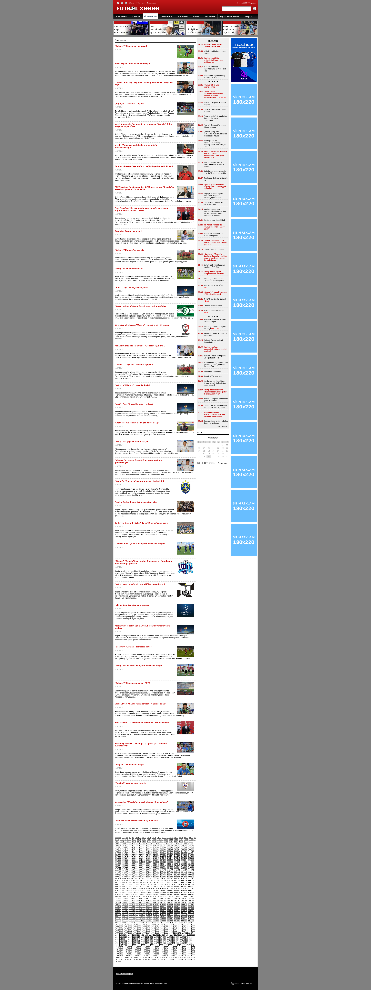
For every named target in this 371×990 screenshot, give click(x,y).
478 (150, 876)
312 (133, 862)
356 (126, 866)
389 (161, 868)
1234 (126, 949)
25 (172, 838)
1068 (193, 929)
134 (154, 846)
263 (123, 858)
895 (161, 913)
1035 (126, 927)
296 (157, 860)
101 (119, 844)
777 (150, 903)
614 (143, 888)
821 (144, 907)
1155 (173, 939)
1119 (176, 935)
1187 (156, 943)
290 (137, 860)
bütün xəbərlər (222, 426)
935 (140, 917)
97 (187, 842)
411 (157, 870)
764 (185, 901)
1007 (159, 923)
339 (147, 864)
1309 (139, 957)
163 (175, 848)
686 (154, 894)
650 (189, 890)
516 (123, 880)
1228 (180, 947)
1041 (153, 927)
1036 (130, 927)
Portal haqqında (122, 974)
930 (123, 917)
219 (130, 854)
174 (133, 850)
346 (171, 864)
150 (130, 848)
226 (154, 854)
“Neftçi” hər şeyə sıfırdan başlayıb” (132, 441)
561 (119, 884)
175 (137, 850)
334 (130, 864)
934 (137, 917)
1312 (152, 957)
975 (119, 921)
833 (185, 907)
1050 (193, 927)
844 (144, 909)
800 (150, 905)
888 (137, 913)
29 (182, 838)
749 (133, 901)
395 (182, 868)
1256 (144, 951)
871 (157, 911)
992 (178, 921)
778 (154, 903)
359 (137, 866)
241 (126, 856)
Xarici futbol (166, 16)
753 (147, 901)
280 (182, 858)
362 (147, 866)
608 (123, 888)
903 (189, 913)
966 (168, 919)
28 (180, 838)
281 (185, 858)
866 (140, 911)
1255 (139, 951)
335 (133, 864)
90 (170, 842)
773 (137, 903)
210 (178, 852)
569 (147, 884)
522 (144, 880)
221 (137, 854)
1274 (144, 953)
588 (133, 886)
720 (192, 897)
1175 (182, 941)
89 (167, 842)
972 (189, 919)
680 (133, 894)
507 (171, 878)
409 (150, 870)
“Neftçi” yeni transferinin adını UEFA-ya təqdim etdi (140, 584)
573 (161, 884)
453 (144, 874)
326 (182, 862)
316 (147, 862)
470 (123, 876)
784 (175, 903)
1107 (125, 935)
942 (164, 917)
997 (116, 923)
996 (192, 921)
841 (133, 909)
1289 (130, 955)
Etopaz (248, 16)
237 (192, 854)
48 (148, 840)
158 (157, 848)
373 (185, 866)
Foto (138, 3)
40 (128, 840)
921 (171, 915)
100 (116, 844)
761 (175, 901)
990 (171, 921)
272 (154, 858)
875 (171, 911)
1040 (148, 927)
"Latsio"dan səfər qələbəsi (214, 311)
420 (189, 870)
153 (140, 848)
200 (144, 852)
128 (133, 846)
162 (171, 848)
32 (190, 838)
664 (157, 892)
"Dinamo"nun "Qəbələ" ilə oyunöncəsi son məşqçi (140, 543)
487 (182, 876)
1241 (157, 949)
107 (140, 844)
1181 (130, 943)
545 (144, 882)
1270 (126, 953)
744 (116, 901)
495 (130, 878)
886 (130, 913)
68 (116, 842)
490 (192, 876)
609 (126, 888)
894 (157, 913)
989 (168, 921)
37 (121, 840)
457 (157, 874)
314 (140, 862)
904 (192, 913)
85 (158, 842)
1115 (159, 935)
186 (175, 850)
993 (182, 921)
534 (185, 880)
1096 (157, 933)
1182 (134, 943)
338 (144, 864)
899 (175, 913)
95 (182, 842)
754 (150, 901)
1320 (188, 957)
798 (144, 905)
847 (154, 909)
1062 (166, 929)
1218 (135, 947)
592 (147, 886)
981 (140, 921)
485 (175, 876)
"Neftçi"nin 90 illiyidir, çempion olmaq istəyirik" (214, 273)
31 (187, 838)
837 (119, 909)
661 (147, 892)
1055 (135, 929)
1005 (150, 923)
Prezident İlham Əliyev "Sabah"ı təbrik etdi (213, 45)
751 (140, 901)
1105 (117, 935)
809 (182, 905)
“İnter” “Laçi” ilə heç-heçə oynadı (131, 287)
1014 (190, 923)
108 (144, 844)
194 (123, 852)
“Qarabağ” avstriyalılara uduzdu (130, 783)
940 (157, 917)
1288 (126, 955)
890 (144, 913)
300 (171, 860)
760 (171, 901)
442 (185, 872)
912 (140, 915)
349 (182, 864)
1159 (190, 939)
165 (182, 848)
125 (123, 846)
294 (150, 860)
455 (150, 874)
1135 (164, 937)
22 (165, 838)
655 (126, 892)
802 (157, 905)
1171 (164, 941)
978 (130, 921)
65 (190, 840)
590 (140, 886)
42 (133, 840)
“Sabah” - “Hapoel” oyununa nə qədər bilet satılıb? (216, 400)
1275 (148, 953)
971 (185, 919)
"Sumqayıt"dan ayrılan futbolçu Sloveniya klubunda (216, 422)
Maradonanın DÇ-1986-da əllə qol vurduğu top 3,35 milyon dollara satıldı (216, 365)
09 (227, 448)
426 (130, 872)
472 (130, 876)
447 (123, 874)
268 (140, 858)
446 (119, 874)
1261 (166, 951)
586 (126, 886)
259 (189, 856)
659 (140, 892)
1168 (151, 941)
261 (116, 858)
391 (168, 868)
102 (123, 844)
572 (157, 884)
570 (150, 884)
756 (157, 901)
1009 (168, 923)
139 (171, 846)
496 (133, 878)
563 (126, 884)
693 (178, 894)
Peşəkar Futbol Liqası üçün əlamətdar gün (136, 502)
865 (137, 911)
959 (144, 919)
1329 (148, 959)
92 (175, 842)
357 (130, 866)
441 (182, 872)
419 (185, 870)
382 (137, 868)
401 (123, 870)
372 (182, 866)
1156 (177, 939)
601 (178, 886)
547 (150, 882)
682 (140, 894)
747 (126, 901)
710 (157, 897)
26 (175, 838)
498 (140, 878)
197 (133, 852)
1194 (186, 943)
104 (130, 844)
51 (155, 840)
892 (150, 913)
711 (161, 897)
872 (161, 911)
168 (192, 848)
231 (171, 854)
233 (178, 854)
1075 (144, 931)
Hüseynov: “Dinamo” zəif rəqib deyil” (133, 647)
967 (171, 919)
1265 (184, 951)
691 (171, 894)
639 (150, 890)
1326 (135, 959)
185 (171, 850)
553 (171, 882)
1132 (151, 937)
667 (168, 892)
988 (164, 921)
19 (158, 838)
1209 (174, 945)
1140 (186, 937)
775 (144, 903)
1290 (135, 955)
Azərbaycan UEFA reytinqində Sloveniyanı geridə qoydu (213, 60)
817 (130, 907)
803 (161, 905)
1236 (135, 949)
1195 (190, 943)
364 (154, 866)
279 (178, 858)
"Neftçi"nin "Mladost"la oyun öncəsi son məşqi (138, 665)
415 (171, 870)
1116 (163, 935)
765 (189, 901)
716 (178, 897)
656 (130, 892)
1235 (130, 949)
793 (126, 905)
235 (185, 854)
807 (175, 905)
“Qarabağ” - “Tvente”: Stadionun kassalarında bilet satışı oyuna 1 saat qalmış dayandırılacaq (215, 257)
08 (223, 448)
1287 (121, 955)
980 (137, 921)
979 (133, 921)
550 (161, 882)
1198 (125, 945)
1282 (180, 953)
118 (177, 844)
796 (137, 905)
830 (175, 907)
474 (137, 876)
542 (133, 882)
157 (154, 848)
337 (140, 864)
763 (182, 901)
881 (192, 911)
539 (123, 882)
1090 (130, 933)
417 (178, 870)
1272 (135, 953)
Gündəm (136, 16)
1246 (180, 949)
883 (119, 913)
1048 (184, 927)
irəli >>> (118, 961)
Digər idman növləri (229, 16)
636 (140, 890)
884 (123, 913)
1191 (173, 943)
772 (133, 903)
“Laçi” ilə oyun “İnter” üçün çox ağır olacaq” (137, 423)
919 (164, 915)
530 (171, 880)
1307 (130, 957)
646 (175, 890)
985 (154, 921)
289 (133, 860)
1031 (189, 925)
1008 (163, 923)
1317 (175, 957)
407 (144, 870)
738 (175, 899)
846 (150, 909)
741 (185, 899)
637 (144, 890)
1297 (166, 955)
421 (192, 870)
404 (133, 870)
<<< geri (118, 838)
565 (133, 884)
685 (150, 894)
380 (130, 868)
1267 (193, 951)
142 (182, 846)
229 (164, 854)
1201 (139, 945)
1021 (144, 925)
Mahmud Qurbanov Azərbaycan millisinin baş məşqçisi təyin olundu (214, 414)
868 (147, 911)
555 (178, 882)
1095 (153, 933)
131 (144, 846)
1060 (157, 929)
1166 (143, 941)
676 (119, 894)
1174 (177, 941)
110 (150, 844)
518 (130, 880)
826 (161, 907)
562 (123, 884)
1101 (179, 933)
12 (140, 838)
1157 (182, 939)
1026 (166, 925)
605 (192, 886)
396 (185, 868)
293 (147, 860)
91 (172, 842)
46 (143, 840)
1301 (184, 955)
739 (178, 899)
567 (140, 884)
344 (164, 864)
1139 (182, 937)
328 (189, 862)
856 (185, 909)
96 (185, 842)
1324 (126, 959)
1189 (164, 943)
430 (144, 872)
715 (175, 897)
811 (189, 905)
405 (137, 870)
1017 (126, 925)
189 (185, 850)
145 (192, 846)
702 (130, 897)
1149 (147, 939)
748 (130, 901)
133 (150, 846)
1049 (189, 927)
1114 (155, 935)
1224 (162, 947)
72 (125, 842)
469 (119, 876)
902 (185, 913)
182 (161, 850)
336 (137, 864)
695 (185, 894)
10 (136, 838)
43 (135, 840)
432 (150, 872)
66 (192, 840)
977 (126, 921)
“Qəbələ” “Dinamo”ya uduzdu (129, 250)
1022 (148, 925)
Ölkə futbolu (150, 16)
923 (178, 915)
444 (192, 872)
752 (144, 901)
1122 (189, 935)
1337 (184, 959)
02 (227, 445)
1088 (121, 933)
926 (189, 915)
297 (161, 860)
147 (119, 848)
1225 (166, 947)
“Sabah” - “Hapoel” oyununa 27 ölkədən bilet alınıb (215, 293)
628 (192, 888)
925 (185, 915)
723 (123, 899)
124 (119, 846)
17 (153, 838)
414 (168, 870)
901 (182, 913)
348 (178, 864)
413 (164, 870)
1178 (117, 943)
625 (182, 888)
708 (150, 897)
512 (189, 878)
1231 (193, 947)
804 (164, 905)
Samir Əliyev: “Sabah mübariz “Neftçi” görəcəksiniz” (140, 704)
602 (182, 886)
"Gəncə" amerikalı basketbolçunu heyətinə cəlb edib (215, 69)
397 (189, 868)
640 (154, 890)
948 (185, 917)
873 (164, 911)
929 (119, 917)
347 (175, 864)
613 (140, 888)
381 (133, 868)
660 (144, 892)
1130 (143, 937)
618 (157, 888)
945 (175, 917)
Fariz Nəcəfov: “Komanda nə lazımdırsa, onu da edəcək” (142, 722)
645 (171, 890)
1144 (125, 939)
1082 (175, 931)
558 (189, 882)
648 (182, 890)
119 (180, 844)
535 (189, 880)
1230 (189, 947)
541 (130, 882)
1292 (144, 955)
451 (137, 874)
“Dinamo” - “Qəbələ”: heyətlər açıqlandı (134, 364)
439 (175, 872)
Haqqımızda (151, 3)
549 (157, 882)
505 (164, 878)
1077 (153, 931)
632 (126, 890)
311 (130, 862)
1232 (117, 949)
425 (126, 872)
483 (168, 876)
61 (180, 840)
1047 (180, 927)
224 (147, 854)
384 (144, 868)
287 (126, 860)
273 (157, 858)
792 (123, 905)
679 (130, 894)
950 (192, 917)
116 (170, 844)
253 (168, 856)
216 (119, 854)
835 (192, 907)
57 (170, 840)
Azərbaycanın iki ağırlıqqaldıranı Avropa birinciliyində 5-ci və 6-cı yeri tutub (215, 144)
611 (133, 888)
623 (175, 888)
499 (144, 878)
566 (137, 884)
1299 (175, 955)
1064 (175, 929)
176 (140, 850)
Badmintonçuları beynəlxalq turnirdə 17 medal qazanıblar (215, 172)
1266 (189, 951)
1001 (132, 923)
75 (133, 842)
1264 (180, 951)
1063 (171, 929)
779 (157, 903)
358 (133, 866)
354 (119, 866)
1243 (166, 949)
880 (189, 911)
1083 (180, 931)
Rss (131, 974)
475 (140, 876)
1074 (139, 931)
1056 (139, 929)
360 (140, 866)
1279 (166, 953)
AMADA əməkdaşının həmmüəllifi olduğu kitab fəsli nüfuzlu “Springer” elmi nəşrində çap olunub (215, 212)
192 (116, 852)
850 (164, 909)
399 (116, 870)
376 (116, 868)
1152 (160, 939)
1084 (184, 931)
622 (171, 888)
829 (171, 907)
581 (189, 884)
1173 (173, 941)
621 (168, 888)
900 (178, 913)
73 (128, 842)
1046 (175, 927)
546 (147, 882)
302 (178, 860)
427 (133, 872)
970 (182, 919)
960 (147, 919)
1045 (171, 927)
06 (213, 448)
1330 (153, 959)
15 (148, 838)
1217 (130, 947)
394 (178, 868)
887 (133, 913)
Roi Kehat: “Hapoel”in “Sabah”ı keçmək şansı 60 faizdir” (214, 227)
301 (175, 860)
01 (223, 445)
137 (164, 846)
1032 (193, 925)
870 (154, 911)
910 (133, 915)
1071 (126, 931)
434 (157, 872)
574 (164, 884)
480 (157, 876)
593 (150, 886)
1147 (138, 939)
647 (178, 890)
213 (189, 852)
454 (147, 874)
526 (157, 880)
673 (189, 892)
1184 (143, 943)
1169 (156, 941)
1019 (135, 925)
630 (119, 890)
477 (147, 876)
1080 (166, 931)
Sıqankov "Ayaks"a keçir (213, 376)
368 (168, 866)
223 (144, 854)
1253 (130, 951)
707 (147, 897)
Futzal (196, 16)
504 (161, 878)
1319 (184, 957)
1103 (188, 933)
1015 (117, 925)
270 (147, 858)
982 (144, 921)
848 (157, 909)
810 (185, 905)
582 (192, 884)
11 (138, 838)
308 (119, 862)
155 (147, 848)
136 (161, 846)
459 (164, 874)
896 (164, 913)
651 (192, 890)
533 (182, 880)
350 (185, 864)
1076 (148, 931)
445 (116, 874)
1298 (171, 955)
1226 (171, 947)
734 (161, 899)
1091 (135, 933)
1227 (175, 947)
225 (150, 854)
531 (175, 880)
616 (150, 888)
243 (133, 856)
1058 (148, 929)
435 (161, 872)
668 (171, 892)
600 (175, 886)
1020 (139, 925)
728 (140, 899)
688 (161, 894)
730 (147, 899)
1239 (148, 949)
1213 (192, 945)
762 (178, 901)
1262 (171, 951)
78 (140, 842)
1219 (139, 947)
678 (126, 894)
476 (144, 876)
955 (130, 919)
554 (175, 882)
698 (116, 897)
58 (172, 840)
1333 (166, 959)
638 (147, 890)
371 (178, 866)
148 (123, 848)
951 (116, 919)
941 (161, 917)
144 (189, 846)
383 (140, 868)
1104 (192, 933)
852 (171, 909)
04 (204, 448)
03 (199, 448)
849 (161, 909)
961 (150, 919)
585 (123, 886)
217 (123, 854)
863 (130, 911)
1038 (139, 927)
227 (157, 854)
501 (150, 878)
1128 (134, 937)
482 (164, 876)
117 (174, 844)
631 (123, 890)
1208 (170, 945)
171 (123, 850)
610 (130, 888)
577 (175, 884)
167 (189, 848)
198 (137, 852)
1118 (172, 935)
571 (154, 884)
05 (209, 448)
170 (119, 850)
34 (195, 838)
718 (185, 897)
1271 (130, 953)
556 (182, 882)
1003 (141, 923)
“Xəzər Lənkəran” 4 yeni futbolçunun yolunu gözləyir (141, 306)
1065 (180, 929)
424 (123, 872)
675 (116, 894)
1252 (126, 951)
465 (185, 874)
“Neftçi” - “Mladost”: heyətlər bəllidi (132, 385)
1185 (147, 943)
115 (167, 844)
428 (137, 872)
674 (192, 892)
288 (130, 860)
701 (126, 897)
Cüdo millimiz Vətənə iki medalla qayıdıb (213, 203)
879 (185, 911)
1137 (173, 937)
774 (140, 903)
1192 (177, 943)
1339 (193, 959)
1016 (121, 925)
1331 (157, 959)
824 (154, 907)
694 (182, 894)
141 (178, 846)
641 (157, 890)
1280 (171, 953)
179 (150, 850)
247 (147, 856)
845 (147, 909)
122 (191, 844)
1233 (121, 949)
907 (123, 915)
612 (136, 888)
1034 (121, 927)
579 (182, 884)
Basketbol (210, 16)
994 (185, 921)
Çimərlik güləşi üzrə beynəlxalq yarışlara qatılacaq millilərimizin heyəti (215, 134)
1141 (190, 937)
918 (161, 915)
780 (161, 903)
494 (126, 878)
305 (189, 860)
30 (185, 838)
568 (144, 884)
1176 (186, 941)
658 (137, 892)
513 (192, 878)
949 (189, 917)
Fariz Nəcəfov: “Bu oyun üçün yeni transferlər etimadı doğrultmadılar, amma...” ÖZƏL (141, 209)
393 (175, 868)
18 (155, 838)
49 (150, 840)
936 (144, 917)
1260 (162, 951)
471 (126, 876)
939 (154, 917)
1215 (121, 947)
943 (168, 917)
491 (116, 878)
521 (140, 880)
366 (161, 866)
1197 (121, 945)
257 (182, 856)
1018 (130, 925)
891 (147, 913)
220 (133, 854)
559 (192, 882)
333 (126, 864)
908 (126, 915)
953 (123, 919)
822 (147, 907)
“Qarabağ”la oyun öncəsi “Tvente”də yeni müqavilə (214, 280)
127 (130, 846)
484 (171, 876)
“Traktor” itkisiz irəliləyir (213, 306)
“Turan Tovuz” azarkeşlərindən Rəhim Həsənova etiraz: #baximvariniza (213, 95)
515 (119, 880)
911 (137, 915)
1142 (117, 939)
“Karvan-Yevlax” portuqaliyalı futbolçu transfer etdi (215, 357)
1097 (162, 933)
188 (182, 850)
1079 (162, 931)
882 (116, 913)
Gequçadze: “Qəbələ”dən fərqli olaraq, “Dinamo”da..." (141, 802)
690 (168, 894)
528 (164, 880)
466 (189, 874)
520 (137, 880)
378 (123, 868)
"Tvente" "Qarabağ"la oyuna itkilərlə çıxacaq (214, 126)
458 (161, 874)
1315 (166, 957)
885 (126, 913)
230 (168, 854)
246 (144, 856)
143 (185, 846)
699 (119, 897)
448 (126, 874)
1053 (126, 929)
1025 (162, 925)
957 (137, 919)
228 (161, 854)
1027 (171, 925)
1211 (183, 945)
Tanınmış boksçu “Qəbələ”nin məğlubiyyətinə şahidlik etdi (144, 166)
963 (157, 919)
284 (116, 860)
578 (178, 884)
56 (167, 840)
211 (182, 852)
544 (140, 882)
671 (182, 892)
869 (150, 911)
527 (161, 880)
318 (154, 862)
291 (140, 860)
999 (123, 923)
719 (189, 897)
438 (171, 872)
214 (192, 852)
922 (175, 915)
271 (150, 858)
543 (137, 882)
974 (116, 921)
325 (178, 862)
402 (126, 870)
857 (189, 909)
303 (182, 860)
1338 (189, 959)
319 (157, 862)
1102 (184, 933)
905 (116, 915)
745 (119, 901)
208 (171, 852)
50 (153, 840)
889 (140, 913)
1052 (121, 929)
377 (119, 868)
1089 (126, 933)
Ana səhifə (121, 16)
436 (164, 872)
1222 (153, 947)
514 (116, 880)
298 (164, 860)
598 (168, 886)
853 (175, 909)
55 (165, 840)
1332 (162, 959)
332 (123, 864)
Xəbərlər (131, 3)
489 (189, 876)
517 (126, 880)
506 (168, 878)
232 (175, 854)
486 (178, 876)
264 (126, 858)
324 (175, 862)
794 (130, 905)
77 (138, 842)
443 (189, 872)
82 (150, 842)
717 (182, 897)
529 (168, 880)
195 (126, 852)
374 (189, 866)
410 (154, 870)
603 (185, 886)
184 (168, 850)
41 (130, 840)
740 (182, 899)
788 (189, 903)
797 (140, 905)
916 (154, 915)
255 (175, 856)
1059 (153, 929)
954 (126, 919)
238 (116, 856)
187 (178, 850)
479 (154, 876)
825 (157, 907)
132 (147, 846)
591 (144, 886)
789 (192, 903)
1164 (134, 941)
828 (168, 907)
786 (182, 903)
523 (147, 880)
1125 (121, 937)
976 (123, 921)
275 (164, 858)
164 (178, 848)
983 (147, 921)
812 (192, 905)
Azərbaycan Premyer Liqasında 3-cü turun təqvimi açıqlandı (215, 349)
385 (147, 868)
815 (123, 907)
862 (126, 911)
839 (126, 909)
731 (150, 899)
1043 (162, 927)
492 (119, 878)
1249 (193, 949)
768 (119, 903)
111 (154, 844)
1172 (169, 941)
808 (178, 905)
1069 (117, 931)
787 (185, 903)
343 (161, 864)
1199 (130, 945)
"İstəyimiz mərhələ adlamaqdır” (130, 764)
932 (130, 917)
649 (185, 890)
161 (168, 848)
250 (157, 856)
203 (154, 852)
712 (164, 897)
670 (178, 892)
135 (157, 846)
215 (116, 854)
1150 (151, 939)
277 (171, 858)
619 (161, 888)
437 (168, 872)
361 (144, 866)
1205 (156, 945)
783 (171, 903)
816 (126, 907)
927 (192, 915)
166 (185, 848)
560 (116, 884)
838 (123, 909)
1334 (171, 959)
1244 (171, 949)
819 (137, 907)
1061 (162, 929)
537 (116, 882)
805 (168, 905)
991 (175, 921)
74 (130, 842)
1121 (185, 935)
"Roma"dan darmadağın (213, 285)
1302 (189, 955)
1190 (169, 943)
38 (123, 840)
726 (133, 899)
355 (123, 866)
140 (175, 846)
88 (165, 842)
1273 (139, 953)
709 (154, 897)
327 (185, 862)
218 (126, 854)
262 (119, 858)
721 (116, 899)
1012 (181, 923)
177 (144, 850)
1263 (175, 951)
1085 (189, 931)
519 (133, 880)
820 (140, 907)
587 (130, 886)
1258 (153, 951)
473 (133, 876)
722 (119, 899)
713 (168, 897)
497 (137, 878)
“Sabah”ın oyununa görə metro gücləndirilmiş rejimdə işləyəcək (215, 243)
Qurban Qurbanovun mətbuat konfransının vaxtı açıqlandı (215, 406)
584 (119, 886)
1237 (139, 949)
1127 (130, 937)
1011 (176, 923)
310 (126, 862)
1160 (117, 941)
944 (171, 917)
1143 (121, 939)
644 (168, 890)
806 (171, 905)
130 (140, 846)
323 (171, 862)
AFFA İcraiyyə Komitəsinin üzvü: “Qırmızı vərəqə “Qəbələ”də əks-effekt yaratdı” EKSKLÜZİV (144, 188)
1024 (157, 925)
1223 (157, 947)
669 (175, 892)
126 (126, 846)
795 (133, 905)
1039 (144, 927)
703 (133, 897)
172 (126, 850)
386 (150, 868)
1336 (180, 959)
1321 (193, 957)
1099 (171, 933)
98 (190, 842)
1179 (121, 943)
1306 (126, 957)
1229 (184, 947)
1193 (182, 943)
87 (162, 842)
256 (178, 856)
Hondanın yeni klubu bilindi (214, 220)
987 (161, 921)
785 (178, 903)
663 (154, 892)
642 (161, 890)
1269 (121, 953)
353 (116, 866)
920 (168, 915)
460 (168, 874)
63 (185, 840)
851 (168, 909)
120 (184, 844)
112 (157, 844)
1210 (179, 945)
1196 (117, 945)
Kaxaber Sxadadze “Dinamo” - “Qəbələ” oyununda (140, 346)
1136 (169, 937)
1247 (184, 949)
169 (116, 850)
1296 (162, 955)
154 (144, 848)
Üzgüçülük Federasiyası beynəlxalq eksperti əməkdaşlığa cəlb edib (213, 196)
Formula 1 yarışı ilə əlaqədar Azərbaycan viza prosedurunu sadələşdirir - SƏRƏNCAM (215, 155)
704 (137, 897)
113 (160, 844)
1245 (175, 949)
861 (123, 911)
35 (116, 840)
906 (119, 915)
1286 (117, 955)
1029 (180, 925)
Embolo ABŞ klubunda (212, 371)
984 (150, 921)
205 (161, 852)
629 (116, 890)
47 (145, 840)
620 (164, 888)
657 (133, 892)
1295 (157, 955)
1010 (172, 923)
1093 (144, 933)
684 (147, 894)
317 (150, 862)
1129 (138, 937)
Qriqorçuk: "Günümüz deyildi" (130, 103)
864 (133, 911)
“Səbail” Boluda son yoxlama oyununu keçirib (215, 321)
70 (121, 842)
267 (137, 858)
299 (168, 860)
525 (154, 880)
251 (161, 856)
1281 (175, 953)
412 (161, 870)
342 (157, 864)
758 (164, 901)
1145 (130, 939)
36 (118, 840)
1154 (169, 939)
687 (157, 894)
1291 (139, 955)
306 (192, 860)
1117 (167, 935)
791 (119, 905)
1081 (171, 931)
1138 (177, 937)
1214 (117, 947)
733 (157, 899)
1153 (164, 939)
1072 (130, 931)
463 (178, 874)
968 (175, 919)
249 (154, 856)
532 (178, 880)
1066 (184, 929)
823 (150, 907)
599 (171, 886)
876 (175, 911)
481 (161, 876)
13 (143, 838)
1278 (162, 953)
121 (187, 844)
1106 (121, 935)
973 (192, 919)
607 (119, 888)
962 (154, 919)
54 (162, 840)
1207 (165, 945)
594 (154, 886)
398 (192, 868)
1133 (156, 937)
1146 (134, 939)
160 (164, 848)
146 (116, 848)
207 (168, 852)
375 (192, 866)
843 (140, 909)
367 (164, 866)
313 (136, 862)
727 (137, 899)
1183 (138, 943)
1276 (153, 953)
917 (157, 915)
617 (154, 888)
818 (133, 907)
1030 (184, 925)
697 (192, 894)
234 (182, 854)
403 (130, 870)
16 (150, 838)
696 (189, 894)
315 (143, 862)
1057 (144, 929)
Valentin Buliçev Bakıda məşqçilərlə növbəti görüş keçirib (214, 164)
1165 (138, 941)
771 (130, 903)
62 (182, 840)
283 (192, 858)
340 (150, 864)
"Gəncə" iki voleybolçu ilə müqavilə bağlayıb (213, 235)
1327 (139, 959)
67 (194, 840)
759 (168, 901)
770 (126, 903)
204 (157, 852)
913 (143, 915)
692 (175, 894)
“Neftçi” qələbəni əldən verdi (129, 268)
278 (175, 858)
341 (154, 864)
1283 (184, 953)
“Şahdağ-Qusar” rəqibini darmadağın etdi (213, 341)
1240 (153, 949)
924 (182, 915)
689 (164, 894)
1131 (147, 937)
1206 (161, 945)
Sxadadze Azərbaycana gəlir (128, 231)
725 (130, 899)
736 (168, 899)
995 (189, 921)
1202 (143, 945)
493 (123, 878)
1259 (157, 951)
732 (154, 899)
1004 (145, 923)
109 (147, 844)
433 (154, 872)
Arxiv (143, 3)
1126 (125, 937)
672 (185, 892)
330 (116, 864)
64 (187, 840)
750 (137, 901)
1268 (117, 953)
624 (178, 888)
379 (126, 868)
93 (177, 842)
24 (170, 838)
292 (144, 860)
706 (144, 897)
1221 (148, 947)
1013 (185, 923)
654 (123, 892)
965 (164, 919)
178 (147, 850)
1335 (175, 959)
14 (145, 838)
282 (189, 858)
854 (178, 909)
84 (155, 842)
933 (133, 917)
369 (171, 866)
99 (192, 842)
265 (130, 858)
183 (164, 850)
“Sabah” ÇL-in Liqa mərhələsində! (211, 86)
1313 (157, 957)
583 (116, 886)
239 (119, 856)
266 (133, 858)
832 (182, 907)
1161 (121, 941)
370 (175, 866)
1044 (166, 927)
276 (168, 858)
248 (150, 856)
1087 (117, 933)
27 (177, 838)
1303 (193, 955)
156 (150, 848)
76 (135, 842)
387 (154, 868)
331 (119, 864)
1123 (193, 935)
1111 (142, 935)
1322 (117, 959)
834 (189, 907)
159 (161, 848)
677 (123, 894)
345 (168, 864)
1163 (130, 941)
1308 (135, 957)
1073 (135, 931)
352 (192, 864)
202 (150, 852)
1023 (153, 925)
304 (185, 860)
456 (154, 874)
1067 (189, 929)
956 (133, 919)
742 (189, 899)
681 (137, 894)
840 (130, 909)
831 (178, 907)
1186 (151, 943)
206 (164, 852)
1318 (179, 957)
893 (154, 913)
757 (161, 901)
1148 (143, 939)
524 (150, 880)
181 (157, 850)
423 (119, 872)
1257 (148, 951)
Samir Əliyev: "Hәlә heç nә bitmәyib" (133, 63)
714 (171, 897)
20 (160, 838)
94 (180, 842)
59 (175, 840)
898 (171, 913)
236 (189, 854)
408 (147, 870)
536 (192, 880)
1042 (157, 927)
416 (175, 870)
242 (130, 856)
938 (150, 917)
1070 (121, 931)
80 (145, 842)
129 (137, 846)
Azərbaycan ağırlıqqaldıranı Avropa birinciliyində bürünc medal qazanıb (215, 383)
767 (116, 903)
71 (123, 842)
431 (147, 872)
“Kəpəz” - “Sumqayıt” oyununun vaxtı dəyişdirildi (139, 481)
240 (123, 856)
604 (189, 886)
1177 (190, 941)
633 (130, 890)
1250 (117, 951)
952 (119, 919)
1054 (130, 929)
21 (163, 838)
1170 (160, 941)
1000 (127, 923)
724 (126, 899)
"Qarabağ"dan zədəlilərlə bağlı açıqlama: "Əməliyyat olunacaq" (215, 187)
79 (143, 842)
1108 (130, 935)
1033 (117, 927)
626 (185, 888)
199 (140, 852)
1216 (126, 947)
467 (192, 874)
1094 (148, 933)
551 (164, 882)
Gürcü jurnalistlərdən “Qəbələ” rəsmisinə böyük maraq (142, 325)
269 (144, 858)
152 (137, 848)
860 (119, 911)
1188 (160, 943)
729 (144, 899)
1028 (175, 925)
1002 (136, 923)
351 (189, 864)
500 (147, 878)
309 (123, 862)
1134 (160, 937)
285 (119, 860)
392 (171, 868)
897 (168, 913)
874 (168, 911)
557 (185, 882)
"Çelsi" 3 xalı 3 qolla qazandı (215, 299)
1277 (157, 953)
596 (161, 886)
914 (147, 915)
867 (144, 911)
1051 (117, 929)
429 (140, 872)
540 (126, 882)
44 (138, 840)
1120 (180, 935)
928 (116, 917)
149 (126, 848)
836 (116, 909)
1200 (134, 945)
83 (153, 842)
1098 (166, 933)
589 (137, 886)
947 (182, 917)
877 (178, 911)
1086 (193, 931)
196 (130, 852)
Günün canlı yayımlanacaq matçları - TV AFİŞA (214, 77)
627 (189, 888)
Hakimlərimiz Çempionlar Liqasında (132, 605)
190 (189, 850)
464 (182, 874)
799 (147, 905)
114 (164, 844)
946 (178, 917)
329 (192, 862)
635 (137, 890)
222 (140, 854)
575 (168, 884)
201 (147, 852)
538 (119, 882)
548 (154, 882)
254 (171, 856)
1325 (130, 959)
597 (164, 886)
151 (133, 848)
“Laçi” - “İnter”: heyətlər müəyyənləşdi (134, 404)
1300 (180, 955)
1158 (186, 939)
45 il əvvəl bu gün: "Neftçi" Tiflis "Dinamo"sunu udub (141, 523)
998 (119, 923)
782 (168, 903)
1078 (157, 931)
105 (133, 844)
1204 (152, 945)
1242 (162, 949)
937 (147, 917)
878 (182, 911)
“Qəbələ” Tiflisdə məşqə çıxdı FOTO (132, 683)
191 (192, 850)
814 (119, 907)
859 (116, 911)
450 (133, 874)
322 (168, 862)
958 (140, 919)
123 (116, 846)
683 (144, 894)
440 (178, 872)
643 (164, 890)
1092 (139, 933)
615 (147, 888)
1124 (117, 937)
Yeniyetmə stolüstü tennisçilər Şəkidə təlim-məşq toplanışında (215, 118)
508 (175, 878)
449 (130, 874)
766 (192, 901)
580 (185, 884)
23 (168, 838)
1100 (175, 933)
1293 (148, 955)
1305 (121, 957)
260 (192, 856)
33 (192, 838)
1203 (148, 945)
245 (140, 856)
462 (175, 874)
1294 (153, 955)
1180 (125, 943)
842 (137, 909)
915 (150, 915)
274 (161, 858)
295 (154, 860)
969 (178, 919)
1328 (144, 959)
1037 (135, 927)
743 (192, 899)
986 (157, 921)
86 (160, 842)
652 (116, 892)
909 (130, 915)
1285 (193, 953)
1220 (144, 947)
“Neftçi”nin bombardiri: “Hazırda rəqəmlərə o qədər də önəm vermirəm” (215, 392)
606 (116, 888)
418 (182, 870)
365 (157, 866)
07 (218, 448)
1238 (144, 949)
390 (164, 868)
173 (130, 850)
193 (119, 852)
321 (164, 862)
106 (137, 844)
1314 (161, 957)
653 (119, 892)
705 (140, 897)
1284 (189, 953)
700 (123, 897)
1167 (147, 941)
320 (161, 862)
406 (140, 870)
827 (164, 907)
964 (161, 919)
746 (123, 901)
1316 (170, 957)
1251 (121, 951)
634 (133, 890)
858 (192, 909)
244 (137, 856)
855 (182, 909)
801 (154, 905)
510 (182, 878)
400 (119, 870)
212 (185, 852)
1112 (146, 935)
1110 (138, 935)
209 (175, 852)
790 (116, 905)
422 (116, 872)
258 (185, 856)
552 (168, 882)
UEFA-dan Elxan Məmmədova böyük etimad (136, 821)
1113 (151, 935)
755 (154, 901)
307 (116, 862)
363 (150, 866)
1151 (156, 939)
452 (140, 874)
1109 (134, 935)
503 (157, 878)
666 (164, 892)
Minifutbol (183, 16)
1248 (189, 949)
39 (125, 840)
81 (148, 842)
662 (150, 892)
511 (185, 878)
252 (164, 856)
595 (157, 886)
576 (171, 884)
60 (177, 840)
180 (154, 850)
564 (130, 884)
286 (123, 860)
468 (116, 876)
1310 (144, 957)
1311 (148, 957)
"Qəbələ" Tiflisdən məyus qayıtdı (131, 46)
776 (147, 903)
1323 (121, 959)
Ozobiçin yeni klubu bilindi (214, 249)
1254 (135, 951)
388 (157, 868)
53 (160, 840)
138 (168, 846)
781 (164, 903)
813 (116, 907)
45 (140, 840)
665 (161, 892)
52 (158, 840)
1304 (117, 957)
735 (164, 899)
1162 (125, 941)
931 (126, 917)
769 (123, 903)
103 (126, 844)
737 (171, 899)
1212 (188, 945)
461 (171, 874)
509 (178, 878)
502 (154, 878)
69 (118, 842)
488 (185, 876)
